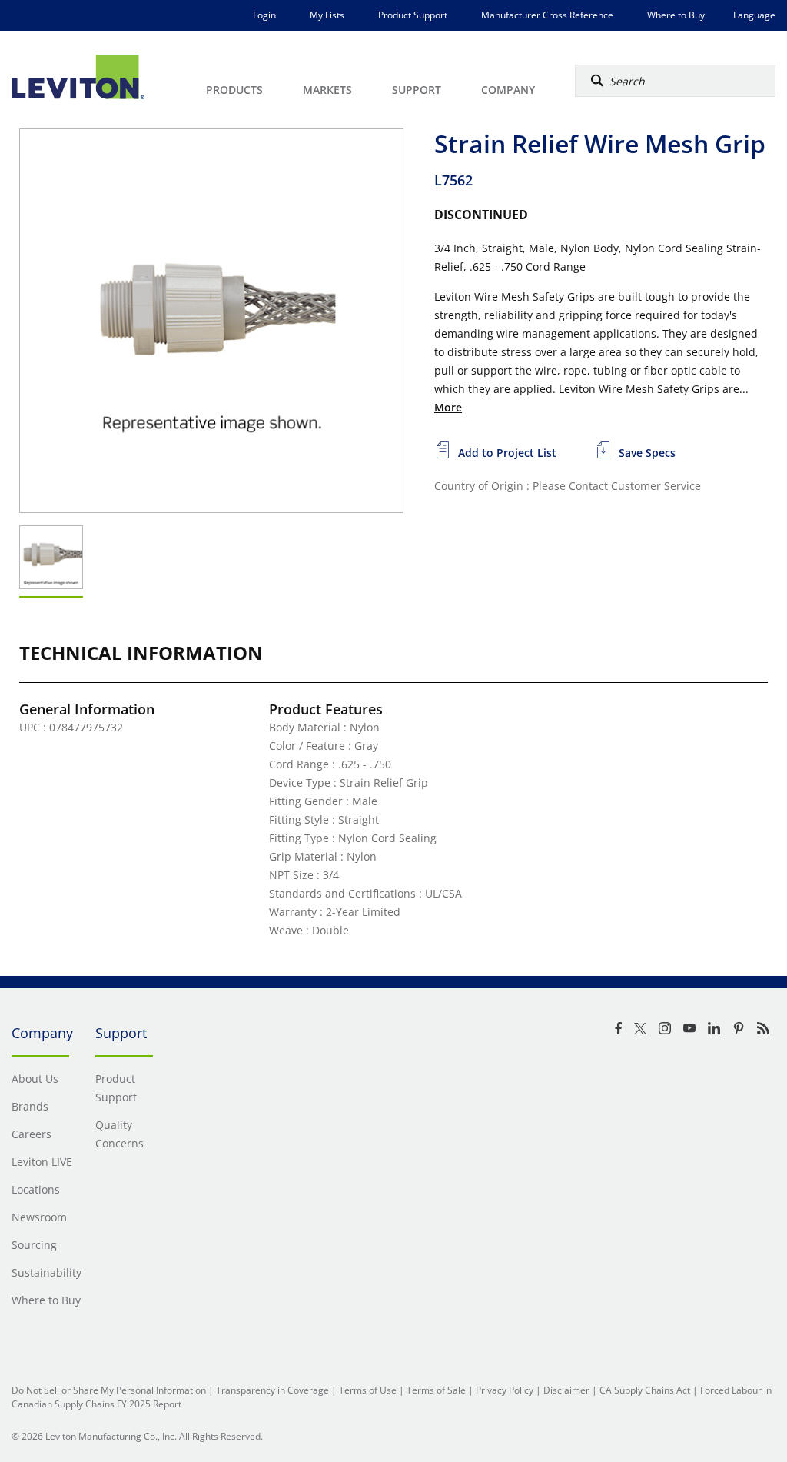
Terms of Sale (436, 1390)
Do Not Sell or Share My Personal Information (109, 1390)
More (448, 407)
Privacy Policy (504, 1390)
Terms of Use (368, 1390)
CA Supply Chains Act (644, 1390)
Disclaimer (566, 1390)
